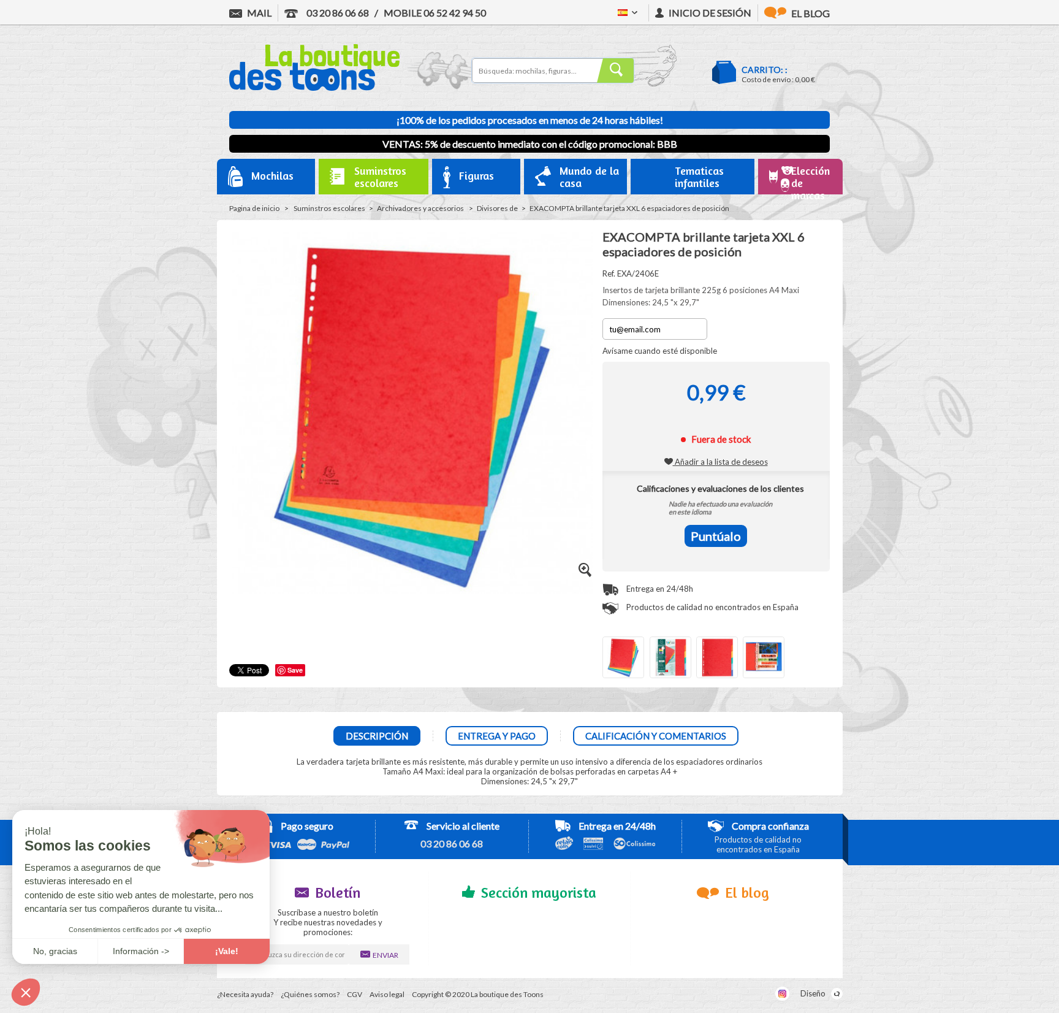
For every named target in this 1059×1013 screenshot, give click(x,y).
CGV (354, 994)
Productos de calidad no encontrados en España (711, 607)
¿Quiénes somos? (310, 994)
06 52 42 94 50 (435, 12)
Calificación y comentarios (655, 735)
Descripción (377, 735)
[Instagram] (782, 994)
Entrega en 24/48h (658, 589)
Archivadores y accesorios (421, 208)
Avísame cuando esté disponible (659, 351)
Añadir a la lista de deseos (720, 462)
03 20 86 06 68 (337, 12)
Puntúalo (716, 536)
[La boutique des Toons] (314, 88)
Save (295, 670)
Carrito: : (765, 69)
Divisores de (497, 208)
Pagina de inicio (254, 208)
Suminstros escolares (329, 208)
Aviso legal (387, 994)
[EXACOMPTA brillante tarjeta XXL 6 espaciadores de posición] (623, 657)
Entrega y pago (497, 735)
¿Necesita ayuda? (245, 994)
